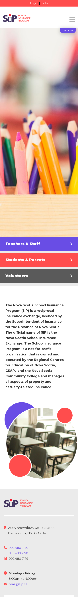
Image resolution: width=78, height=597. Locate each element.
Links (45, 3)
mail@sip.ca (18, 584)
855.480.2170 (18, 553)
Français (68, 30)
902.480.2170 (18, 548)
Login (33, 3)
